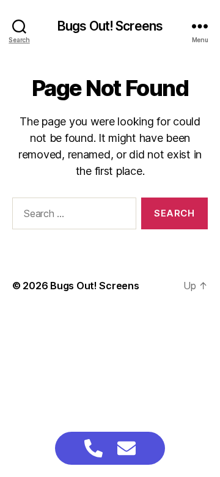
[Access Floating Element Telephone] (93, 448)
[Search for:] (71, 216)
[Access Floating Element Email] (126, 448)
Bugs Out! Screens (110, 26)
